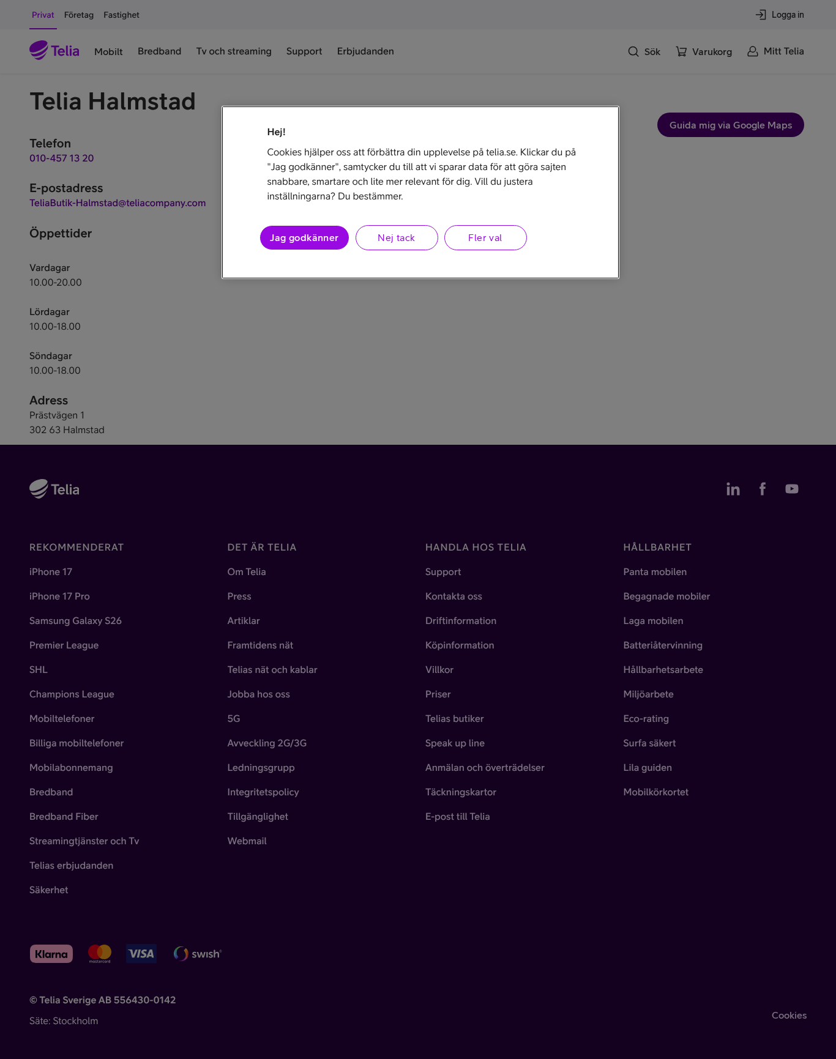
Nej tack (396, 237)
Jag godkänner (304, 237)
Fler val (485, 237)
